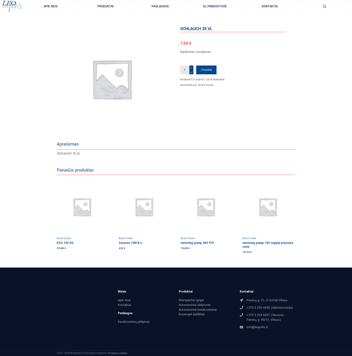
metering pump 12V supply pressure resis (268, 245)
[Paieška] (324, 6)
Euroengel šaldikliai (191, 314)
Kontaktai (124, 305)
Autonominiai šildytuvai (194, 305)
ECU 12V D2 (65, 243)
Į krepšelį (206, 70)
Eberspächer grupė (191, 300)
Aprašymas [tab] (68, 144)
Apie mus (124, 300)
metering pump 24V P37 (197, 243)
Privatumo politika (117, 353)
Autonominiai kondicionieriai (198, 310)
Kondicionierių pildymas (134, 322)
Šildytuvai (205, 85)
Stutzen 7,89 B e (130, 243)
